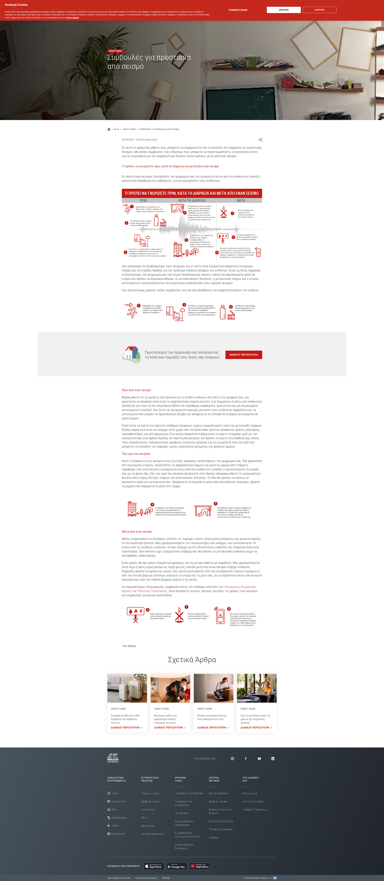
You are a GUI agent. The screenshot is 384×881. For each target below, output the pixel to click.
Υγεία (115, 793)
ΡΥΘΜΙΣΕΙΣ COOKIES (238, 10)
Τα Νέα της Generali (221, 829)
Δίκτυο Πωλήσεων (254, 801)
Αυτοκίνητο (118, 801)
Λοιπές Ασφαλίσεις (152, 834)
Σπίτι (115, 809)
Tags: (125, 645)
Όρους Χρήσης (73, 18)
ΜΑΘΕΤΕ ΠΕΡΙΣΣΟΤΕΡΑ (244, 354)
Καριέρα (214, 837)
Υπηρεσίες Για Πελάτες (189, 793)
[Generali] (113, 758)
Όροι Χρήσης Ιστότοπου (118, 878)
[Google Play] (176, 866)
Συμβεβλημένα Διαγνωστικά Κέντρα (187, 835)
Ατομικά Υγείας (150, 793)
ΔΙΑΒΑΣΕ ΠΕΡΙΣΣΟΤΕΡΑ (125, 727)
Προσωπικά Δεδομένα (146, 878)
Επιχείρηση (118, 834)
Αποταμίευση (119, 817)
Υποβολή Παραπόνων (255, 809)
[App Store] (154, 866)
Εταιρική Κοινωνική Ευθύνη (220, 811)
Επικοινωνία (250, 793)
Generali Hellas (218, 801)
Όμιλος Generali (218, 793)
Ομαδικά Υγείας (150, 801)
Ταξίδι (115, 825)
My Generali (182, 813)
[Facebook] (246, 758)
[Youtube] (259, 758)
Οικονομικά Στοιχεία (221, 821)
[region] (192, 10)
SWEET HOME (118, 709)
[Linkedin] (273, 758)
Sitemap (166, 878)
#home (132, 645)
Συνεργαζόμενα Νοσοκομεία (184, 823)
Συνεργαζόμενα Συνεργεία (184, 846)
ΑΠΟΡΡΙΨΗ (319, 10)
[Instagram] (232, 758)
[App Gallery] (199, 866)
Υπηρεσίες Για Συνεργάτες (183, 803)
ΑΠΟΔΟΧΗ (284, 10)
